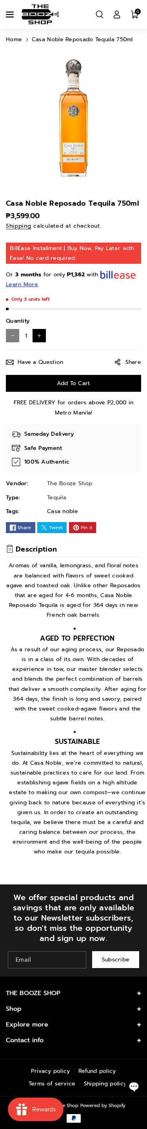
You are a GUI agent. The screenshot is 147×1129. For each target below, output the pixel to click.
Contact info (25, 1040)
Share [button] (133, 362)
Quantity (17, 321)
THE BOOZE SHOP (33, 993)
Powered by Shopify (102, 1105)
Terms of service (52, 1084)
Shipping (18, 226)
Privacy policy (50, 1071)
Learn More (22, 284)
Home (14, 39)
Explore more (27, 1024)
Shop (14, 1009)
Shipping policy (105, 1084)
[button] (10, 14)
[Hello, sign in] (116, 14)
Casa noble (62, 511)
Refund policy (97, 1071)
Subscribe (116, 959)
